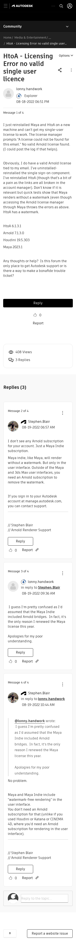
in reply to (40, 587)
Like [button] (35, 315)
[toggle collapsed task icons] (53, 6)
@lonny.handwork (30, 720)
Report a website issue (50, 933)
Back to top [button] (9, 933)
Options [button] (64, 55)
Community (12, 26)
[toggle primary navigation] (8, 6)
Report (38, 323)
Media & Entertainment (30, 37)
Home (7, 37)
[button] (71, 70)
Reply (38, 303)
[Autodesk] (23, 6)
